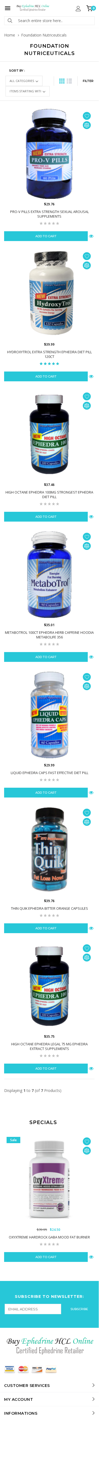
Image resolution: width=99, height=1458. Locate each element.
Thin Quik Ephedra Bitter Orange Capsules (49, 908)
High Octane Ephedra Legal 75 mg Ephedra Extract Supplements (49, 1046)
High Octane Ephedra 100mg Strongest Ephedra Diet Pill (49, 494)
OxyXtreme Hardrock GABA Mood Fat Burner (49, 1237)
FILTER (88, 81)
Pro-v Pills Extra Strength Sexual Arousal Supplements (49, 214)
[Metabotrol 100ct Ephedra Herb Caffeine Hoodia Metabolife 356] (49, 575)
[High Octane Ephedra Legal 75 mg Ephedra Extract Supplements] (49, 986)
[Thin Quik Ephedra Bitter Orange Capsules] (49, 851)
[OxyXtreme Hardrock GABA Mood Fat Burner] (49, 1179)
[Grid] (62, 81)
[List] (69, 81)
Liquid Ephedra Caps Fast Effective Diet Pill (49, 773)
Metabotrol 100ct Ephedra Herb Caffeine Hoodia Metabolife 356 (49, 635)
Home (9, 35)
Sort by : (17, 70)
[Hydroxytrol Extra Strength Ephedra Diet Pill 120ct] (49, 294)
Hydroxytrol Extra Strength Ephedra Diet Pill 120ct (49, 354)
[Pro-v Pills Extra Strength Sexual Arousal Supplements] (49, 154)
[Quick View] (91, 1256)
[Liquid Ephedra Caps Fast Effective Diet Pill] (49, 715)
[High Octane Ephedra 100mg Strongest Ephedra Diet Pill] (49, 434)
